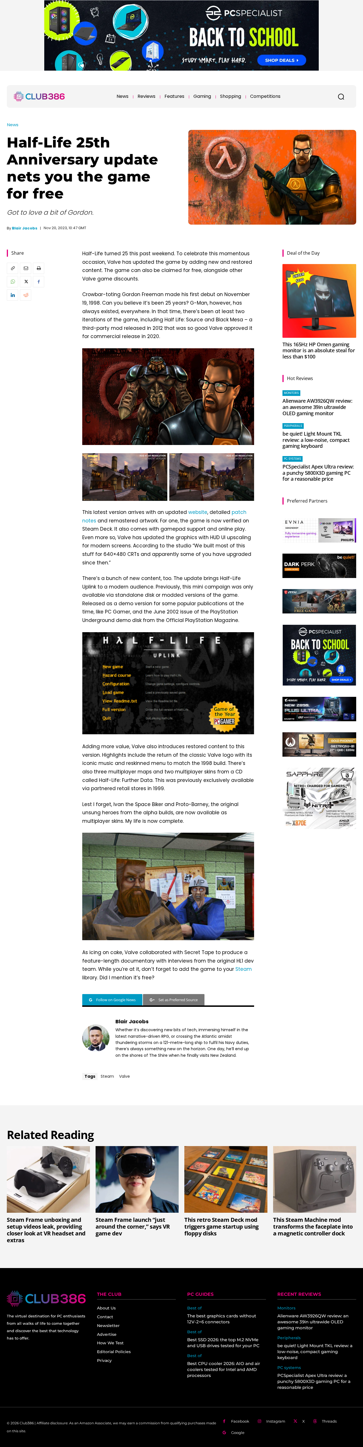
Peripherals (293, 426)
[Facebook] (38, 281)
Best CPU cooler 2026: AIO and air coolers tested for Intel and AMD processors (223, 1369)
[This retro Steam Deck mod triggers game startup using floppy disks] (225, 1179)
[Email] (25, 268)
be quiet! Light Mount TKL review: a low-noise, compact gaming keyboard (315, 439)
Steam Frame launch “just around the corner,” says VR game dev (133, 1226)
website (197, 512)
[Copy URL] (12, 268)
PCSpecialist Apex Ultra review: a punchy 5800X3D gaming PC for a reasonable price (318, 472)
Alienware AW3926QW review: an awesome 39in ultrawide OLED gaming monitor (317, 406)
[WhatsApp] (12, 281)
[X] (25, 281)
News (12, 124)
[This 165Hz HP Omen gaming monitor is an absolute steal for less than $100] (319, 301)
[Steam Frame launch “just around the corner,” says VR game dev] (137, 1179)
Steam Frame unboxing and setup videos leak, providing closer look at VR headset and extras (46, 1230)
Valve (124, 1076)
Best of (194, 1308)
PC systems (292, 459)
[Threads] (315, 1421)
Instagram (275, 1421)
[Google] (224, 1433)
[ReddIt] (25, 295)
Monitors (291, 393)
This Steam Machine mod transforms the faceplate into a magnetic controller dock (313, 1226)
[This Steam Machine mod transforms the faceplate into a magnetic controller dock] (314, 1179)
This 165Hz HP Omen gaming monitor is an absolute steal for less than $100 (318, 350)
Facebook (240, 1421)
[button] (340, 96)
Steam (243, 969)
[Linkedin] (12, 295)
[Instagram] (259, 1421)
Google (237, 1432)
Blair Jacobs (24, 228)
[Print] (38, 268)
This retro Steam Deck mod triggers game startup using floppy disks (221, 1226)
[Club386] (39, 96)
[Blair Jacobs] (95, 1038)
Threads (329, 1421)
